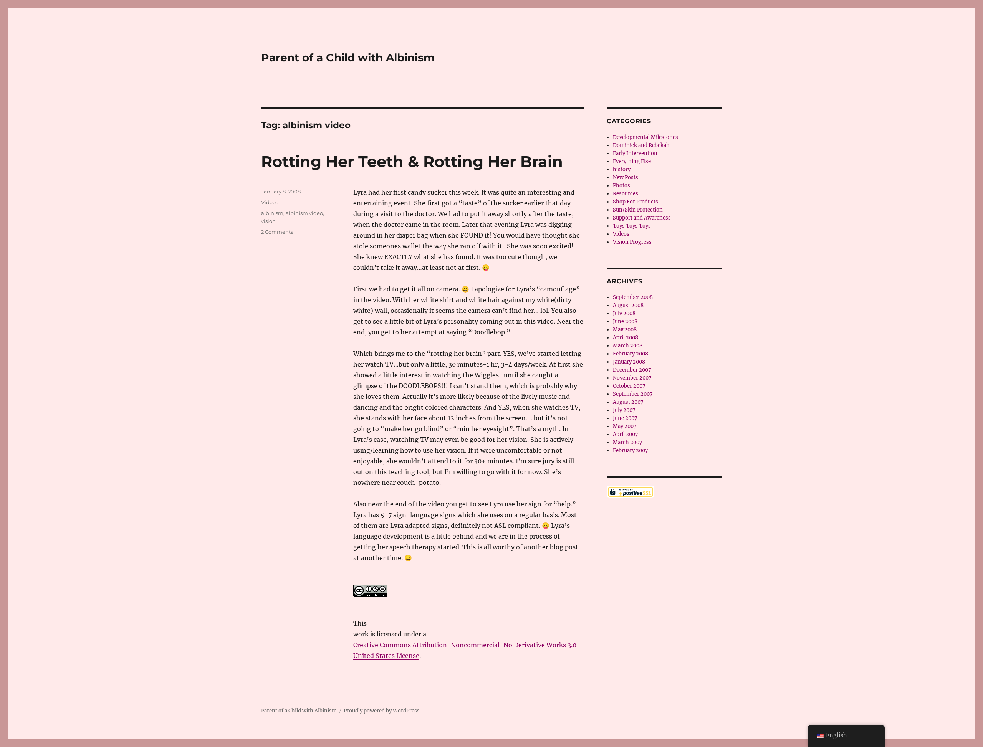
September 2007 (633, 394)
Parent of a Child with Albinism (348, 57)
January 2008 (629, 362)
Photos (621, 185)
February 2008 (630, 353)
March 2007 (627, 442)
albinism (272, 213)
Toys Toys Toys (632, 226)
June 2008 (625, 321)
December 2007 (632, 370)
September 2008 (633, 297)
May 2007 (625, 426)
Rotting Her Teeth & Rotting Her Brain (412, 161)
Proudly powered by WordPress (382, 710)
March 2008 (627, 345)
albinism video (304, 213)
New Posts (625, 177)
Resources (625, 193)
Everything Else (632, 161)
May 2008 (625, 329)
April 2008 (625, 337)
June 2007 (625, 418)
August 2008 (628, 305)
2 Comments (277, 232)
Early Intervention (635, 153)
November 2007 (632, 378)
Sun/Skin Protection (638, 210)
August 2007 (628, 402)
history (622, 169)
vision (268, 221)
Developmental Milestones (645, 137)
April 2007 (625, 434)
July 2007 (624, 410)
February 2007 (630, 450)
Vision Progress (632, 242)
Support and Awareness (642, 218)
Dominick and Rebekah (641, 145)
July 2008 (624, 313)
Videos (269, 202)
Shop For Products (635, 201)
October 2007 (629, 386)
